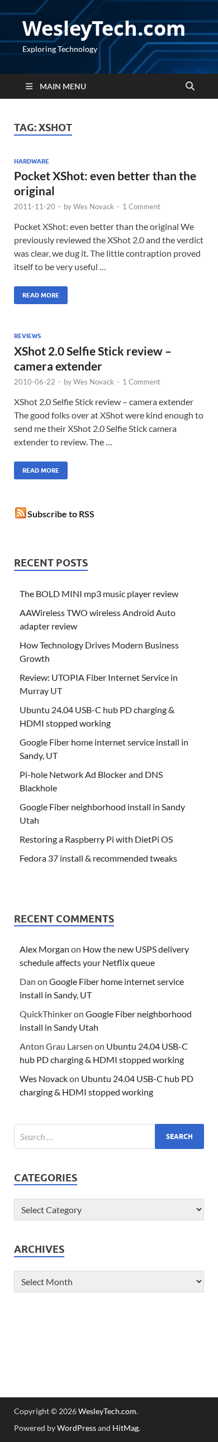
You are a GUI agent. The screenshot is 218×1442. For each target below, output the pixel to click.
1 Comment (141, 206)
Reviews (27, 336)
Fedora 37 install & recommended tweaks (98, 858)
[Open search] (190, 86)
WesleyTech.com (104, 28)
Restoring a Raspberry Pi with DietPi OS (96, 839)
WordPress (76, 1428)
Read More (36, 292)
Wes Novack (93, 206)
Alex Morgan (44, 949)
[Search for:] (109, 1136)
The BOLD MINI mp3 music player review (99, 593)
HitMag (125, 1428)
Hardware (31, 161)
